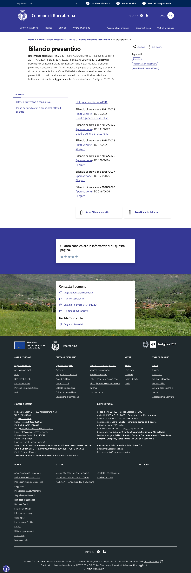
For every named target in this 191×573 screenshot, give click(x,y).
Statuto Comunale (22, 508)
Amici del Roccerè (105, 477)
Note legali (19, 517)
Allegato (80, 149)
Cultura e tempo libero (66, 392)
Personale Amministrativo (26, 388)
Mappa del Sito (21, 540)
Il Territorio (157, 374)
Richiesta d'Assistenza (24, 499)
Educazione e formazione (67, 396)
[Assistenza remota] (162, 561)
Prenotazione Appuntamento (27, 490)
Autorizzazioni (62, 383)
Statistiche (19, 535)
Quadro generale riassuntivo (92, 118)
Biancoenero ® (106, 565)
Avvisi (127, 383)
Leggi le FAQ (20, 486)
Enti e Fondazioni (22, 383)
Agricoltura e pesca (64, 365)
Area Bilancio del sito (97, 212)
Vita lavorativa (96, 392)
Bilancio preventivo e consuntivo (94, 39)
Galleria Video (158, 383)
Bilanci (72, 39)
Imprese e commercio (99, 370)
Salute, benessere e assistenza (104, 379)
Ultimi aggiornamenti (24, 531)
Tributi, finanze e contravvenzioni (105, 383)
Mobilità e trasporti (98, 374)
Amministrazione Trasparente (51, 39)
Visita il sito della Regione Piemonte (72, 473)
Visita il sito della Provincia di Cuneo (72, 477)
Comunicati (130, 370)
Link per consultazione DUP (92, 102)
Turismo (93, 388)
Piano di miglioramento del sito (28, 481)
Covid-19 (129, 374)
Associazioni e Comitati (163, 396)
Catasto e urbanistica (65, 388)
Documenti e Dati (22, 379)
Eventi (155, 365)
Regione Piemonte (24, 3)
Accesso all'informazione (118, 28)
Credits (17, 526)
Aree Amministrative (24, 370)
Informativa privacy (23, 513)
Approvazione (84, 113)
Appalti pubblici (63, 379)
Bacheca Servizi (21, 504)
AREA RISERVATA (95, 568)
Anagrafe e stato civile (66, 374)
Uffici (16, 374)
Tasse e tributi (131, 379)
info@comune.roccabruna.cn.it (35, 432)
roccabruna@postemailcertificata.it (36, 428)
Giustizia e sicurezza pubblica (103, 365)
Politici (17, 392)
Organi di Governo (22, 365)
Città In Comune (151, 561)
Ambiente (60, 370)
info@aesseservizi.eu (113, 448)
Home (31, 39)
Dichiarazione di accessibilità (27, 477)
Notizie (128, 365)
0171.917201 (24, 415)
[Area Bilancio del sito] (81, 212)
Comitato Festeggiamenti (108, 473)
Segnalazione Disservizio (25, 495)
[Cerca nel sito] (170, 15)
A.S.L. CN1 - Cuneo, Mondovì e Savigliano (75, 481)
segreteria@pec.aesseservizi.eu (116, 452)
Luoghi (155, 370)
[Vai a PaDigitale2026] (159, 344)
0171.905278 (24, 418)
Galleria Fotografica (161, 379)
